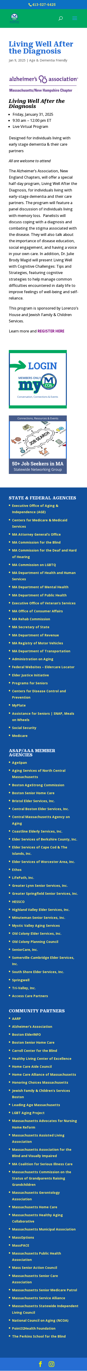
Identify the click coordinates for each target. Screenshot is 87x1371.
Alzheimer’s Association (32, 1026)
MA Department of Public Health (39, 595)
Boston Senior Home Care (33, 793)
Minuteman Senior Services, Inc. (38, 917)
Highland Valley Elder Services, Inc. (41, 909)
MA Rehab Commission (31, 619)
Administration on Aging (32, 659)
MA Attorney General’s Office (36, 534)
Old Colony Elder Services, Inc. (36, 933)
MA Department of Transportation (41, 651)
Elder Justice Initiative (30, 675)
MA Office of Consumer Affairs (37, 611)
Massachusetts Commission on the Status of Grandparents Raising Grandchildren (41, 1178)
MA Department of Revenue (35, 635)
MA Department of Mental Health (40, 587)
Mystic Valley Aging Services (36, 925)
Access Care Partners (30, 996)
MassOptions (23, 1237)
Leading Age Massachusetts (36, 1105)
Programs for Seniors (30, 683)
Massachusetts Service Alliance (38, 1298)
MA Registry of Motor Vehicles (37, 643)
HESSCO (18, 901)
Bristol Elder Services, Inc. (33, 801)
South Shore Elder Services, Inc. (38, 972)
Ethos (17, 869)
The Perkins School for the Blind (39, 1336)
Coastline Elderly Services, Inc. (37, 831)
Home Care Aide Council (32, 1066)
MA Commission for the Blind (36, 542)
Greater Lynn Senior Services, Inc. (40, 885)
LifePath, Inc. (23, 877)
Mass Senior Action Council (34, 1267)
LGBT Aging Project (28, 1113)
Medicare (20, 735)
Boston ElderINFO (26, 1034)
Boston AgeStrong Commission (38, 785)
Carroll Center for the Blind (34, 1050)
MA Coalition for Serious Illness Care (42, 1164)
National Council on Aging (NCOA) (40, 1320)
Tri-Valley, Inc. (24, 988)
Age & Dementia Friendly (48, 60)
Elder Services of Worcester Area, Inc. (43, 861)
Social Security (24, 727)
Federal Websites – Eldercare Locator (43, 667)
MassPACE (20, 1245)
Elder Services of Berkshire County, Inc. (44, 839)
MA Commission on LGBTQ (34, 565)
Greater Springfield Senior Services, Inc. (45, 893)
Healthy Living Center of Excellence (41, 1058)
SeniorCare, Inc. (25, 949)
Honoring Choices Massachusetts (40, 1082)
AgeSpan (19, 762)
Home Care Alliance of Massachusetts (44, 1074)
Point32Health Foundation (33, 1328)
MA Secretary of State (30, 627)
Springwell (20, 980)
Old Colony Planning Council (35, 941)
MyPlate (19, 705)
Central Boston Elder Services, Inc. (40, 809)
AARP (16, 1018)
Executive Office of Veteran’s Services (44, 603)
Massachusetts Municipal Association (44, 1229)
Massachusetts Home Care (34, 1207)
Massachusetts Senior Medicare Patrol (44, 1290)
